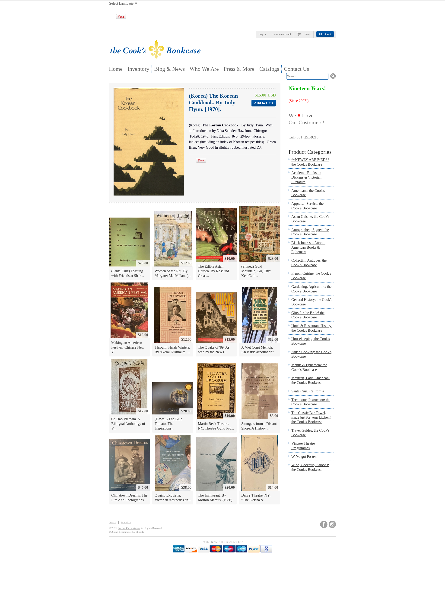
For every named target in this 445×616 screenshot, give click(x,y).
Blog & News (169, 69)
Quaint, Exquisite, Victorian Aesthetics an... (173, 497)
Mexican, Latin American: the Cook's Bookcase (310, 380)
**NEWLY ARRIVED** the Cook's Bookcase (310, 162)
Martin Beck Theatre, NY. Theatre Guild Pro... (216, 426)
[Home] (155, 57)
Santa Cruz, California (307, 391)
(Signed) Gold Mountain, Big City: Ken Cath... (256, 270)
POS (111, 531)
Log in (262, 34)
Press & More (239, 69)
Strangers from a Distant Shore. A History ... (259, 426)
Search (112, 522)
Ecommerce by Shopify (131, 531)
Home (116, 69)
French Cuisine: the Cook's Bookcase (311, 275)
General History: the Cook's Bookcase (311, 302)
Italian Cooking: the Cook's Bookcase (311, 354)
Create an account (281, 34)
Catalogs (269, 69)
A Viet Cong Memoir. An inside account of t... (258, 349)
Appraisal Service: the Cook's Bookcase (307, 206)
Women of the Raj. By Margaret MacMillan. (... (173, 273)
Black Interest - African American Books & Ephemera (308, 247)
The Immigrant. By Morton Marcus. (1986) (215, 497)
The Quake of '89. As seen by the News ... (213, 349)
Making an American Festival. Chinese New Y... (127, 347)
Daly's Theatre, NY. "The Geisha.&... (255, 497)
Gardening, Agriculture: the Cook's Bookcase (311, 289)
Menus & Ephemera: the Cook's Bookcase (309, 367)
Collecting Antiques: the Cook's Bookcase (309, 262)
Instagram (332, 524)
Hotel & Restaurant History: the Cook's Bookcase (311, 328)
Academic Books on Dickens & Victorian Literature (306, 177)
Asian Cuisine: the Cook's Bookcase (310, 219)
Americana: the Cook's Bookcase (308, 193)
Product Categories (310, 152)
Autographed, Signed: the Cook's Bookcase (310, 232)
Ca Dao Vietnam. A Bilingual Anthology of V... (128, 423)
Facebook (323, 524)
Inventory (138, 69)
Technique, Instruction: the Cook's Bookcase (310, 402)
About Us (126, 522)
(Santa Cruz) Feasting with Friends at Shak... (127, 273)
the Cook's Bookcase (129, 528)
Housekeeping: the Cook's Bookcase (310, 341)
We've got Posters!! (305, 457)
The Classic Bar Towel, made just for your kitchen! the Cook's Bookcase (311, 417)
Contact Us (296, 69)
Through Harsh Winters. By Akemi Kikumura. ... (172, 349)
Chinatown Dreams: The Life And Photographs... (129, 497)
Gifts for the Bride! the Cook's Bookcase (307, 315)
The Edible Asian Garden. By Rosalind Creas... (213, 270)
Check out (325, 34)
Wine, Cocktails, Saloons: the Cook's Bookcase (310, 467)
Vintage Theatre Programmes (303, 445)
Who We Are (204, 69)
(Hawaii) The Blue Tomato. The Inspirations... (168, 423)
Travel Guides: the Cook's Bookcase (310, 432)
